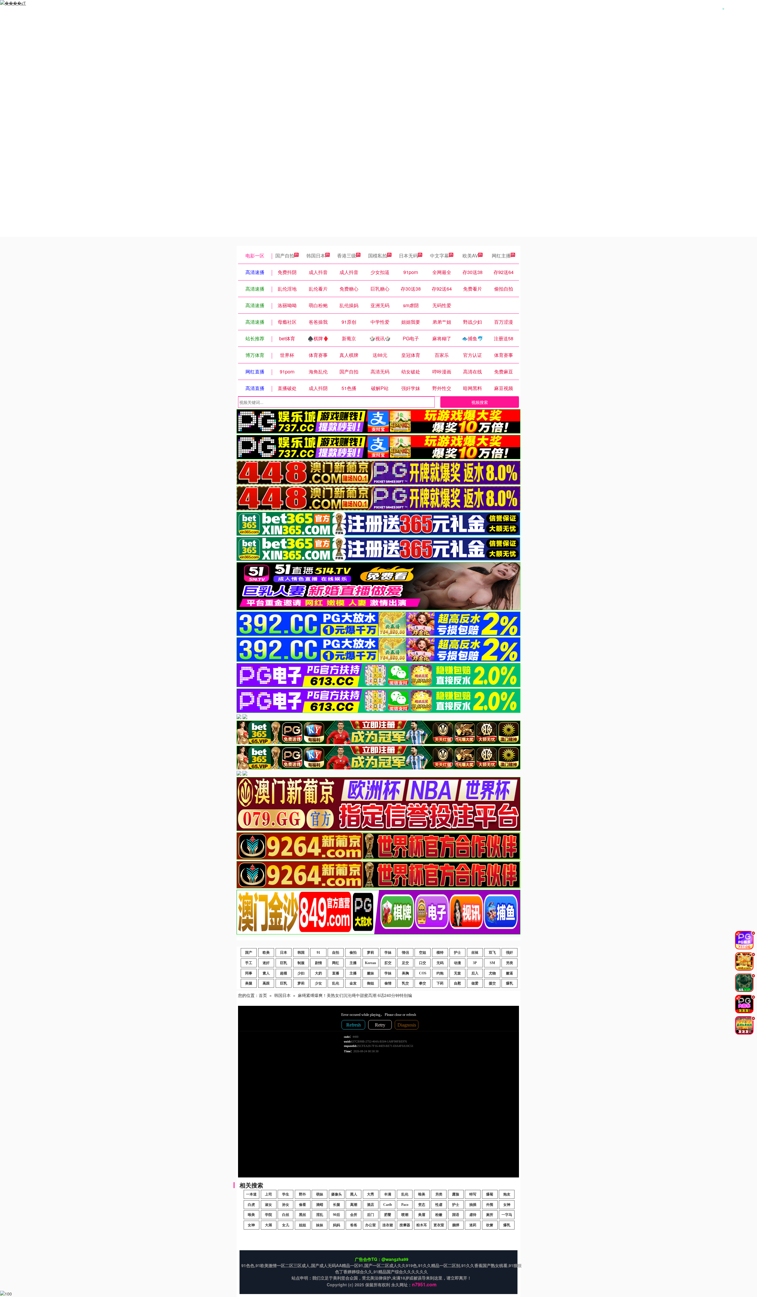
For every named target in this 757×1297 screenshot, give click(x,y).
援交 (492, 983)
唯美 (421, 1194)
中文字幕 (439, 255)
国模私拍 (377, 255)
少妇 (301, 973)
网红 (335, 963)
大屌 (268, 1225)
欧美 (266, 952)
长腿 (336, 1205)
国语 (455, 1215)
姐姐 (302, 1225)
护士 (457, 952)
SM (492, 963)
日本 (283, 952)
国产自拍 (284, 255)
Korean (370, 963)
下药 (440, 983)
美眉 (421, 1215)
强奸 (509, 952)
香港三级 (346, 255)
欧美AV (470, 255)
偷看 (302, 1205)
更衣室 (439, 1225)
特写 (472, 1194)
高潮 (353, 1205)
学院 (268, 1215)
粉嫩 (438, 1215)
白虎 (251, 1205)
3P (475, 963)
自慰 (457, 983)
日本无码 (408, 255)
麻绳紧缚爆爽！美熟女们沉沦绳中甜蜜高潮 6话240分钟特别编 (355, 995)
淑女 (268, 1205)
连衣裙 (387, 1225)
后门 (370, 1215)
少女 (318, 983)
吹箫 (489, 1225)
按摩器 (404, 1225)
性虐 (438, 1205)
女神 (506, 1205)
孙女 (285, 1205)
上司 (268, 1194)
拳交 (422, 983)
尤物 (492, 973)
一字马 (507, 1215)
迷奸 (266, 963)
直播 (335, 973)
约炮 (440, 973)
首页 (263, 995)
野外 (302, 1194)
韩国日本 (315, 255)
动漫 (457, 963)
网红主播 (501, 255)
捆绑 (455, 1225)
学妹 (388, 952)
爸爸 (353, 1225)
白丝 (285, 1215)
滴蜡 (319, 1205)
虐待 (472, 1215)
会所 (353, 1215)
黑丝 (302, 1215)
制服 (301, 963)
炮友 (506, 1194)
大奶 (318, 973)
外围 (489, 1205)
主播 (353, 963)
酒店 (370, 1205)
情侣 (405, 952)
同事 (248, 973)
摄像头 (336, 1194)
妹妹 (319, 1225)
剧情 (318, 963)
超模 (283, 973)
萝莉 (370, 952)
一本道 (251, 1194)
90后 (336, 1215)
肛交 (388, 963)
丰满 (387, 1194)
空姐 (422, 952)
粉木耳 (421, 1225)
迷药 (472, 1225)
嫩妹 (370, 973)
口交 (422, 963)
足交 (405, 963)
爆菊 (489, 1194)
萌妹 (319, 1194)
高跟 (266, 983)
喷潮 (404, 1215)
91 (318, 952)
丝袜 (474, 952)
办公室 (370, 1225)
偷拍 (353, 952)
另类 (509, 963)
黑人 (353, 1194)
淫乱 (319, 1215)
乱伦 (335, 983)
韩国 (301, 952)
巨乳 (283, 963)
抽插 (472, 1205)
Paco (404, 1205)
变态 (421, 1205)
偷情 (388, 983)
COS (422, 973)
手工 (248, 963)
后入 (474, 973)
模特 (440, 952)
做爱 (474, 983)
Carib (387, 1205)
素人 (266, 973)
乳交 (405, 983)
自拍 (335, 952)
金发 (353, 983)
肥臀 (387, 1215)
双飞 (492, 952)
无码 (440, 963)
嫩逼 (509, 973)
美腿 (248, 983)
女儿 (285, 1225)
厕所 (489, 1215)
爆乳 (509, 983)
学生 (285, 1194)
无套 (457, 973)
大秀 (370, 1194)
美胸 (405, 973)
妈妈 (336, 1225)
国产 (248, 952)
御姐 (370, 983)
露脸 (455, 1194)
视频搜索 (479, 402)
